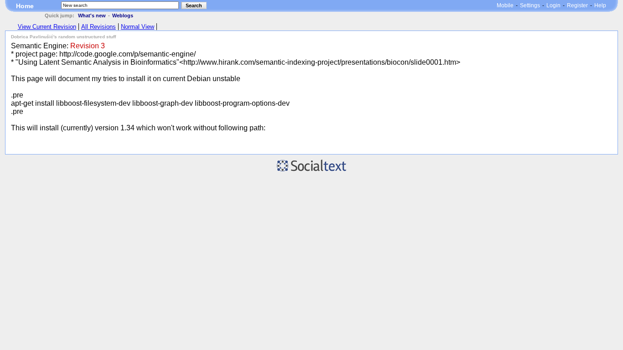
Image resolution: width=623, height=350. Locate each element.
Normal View (137, 26)
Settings (530, 5)
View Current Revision (47, 26)
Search (194, 5)
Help (600, 5)
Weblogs (122, 15)
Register (577, 5)
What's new (92, 15)
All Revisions (98, 26)
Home (25, 6)
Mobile (505, 5)
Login (553, 5)
